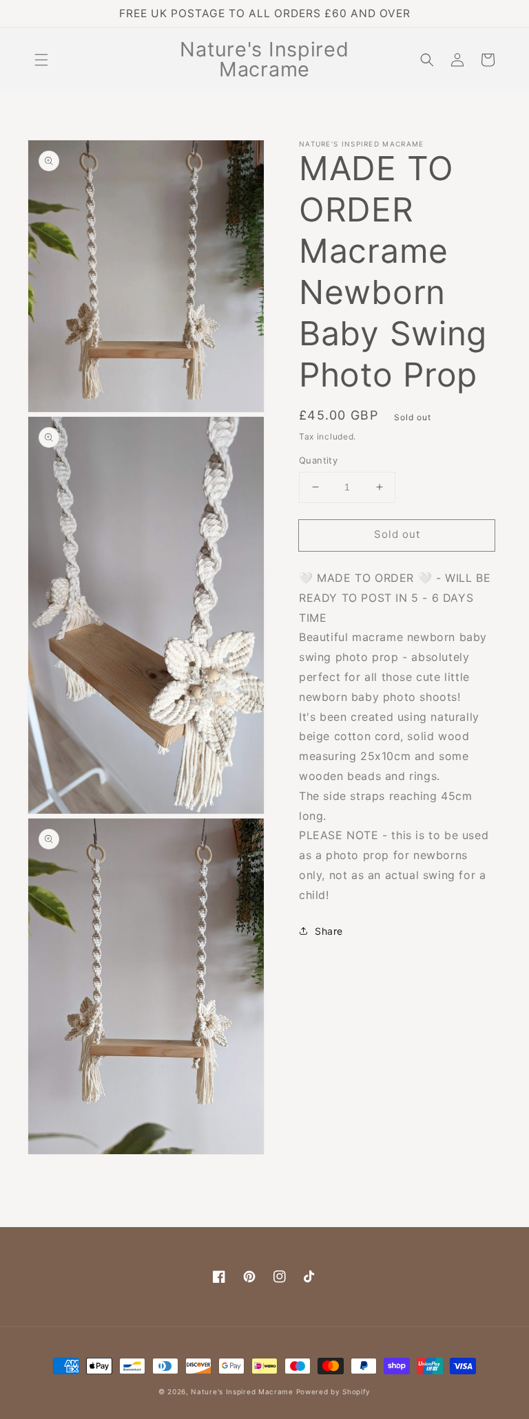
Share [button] (329, 931)
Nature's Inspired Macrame (242, 1391)
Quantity (318, 460)
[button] (41, 60)
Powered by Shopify (333, 1391)
